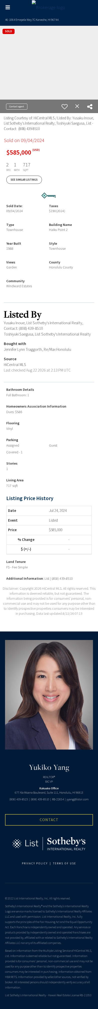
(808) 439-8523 (18, 799)
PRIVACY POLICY (35, 863)
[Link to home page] (49, 7)
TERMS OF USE (64, 863)
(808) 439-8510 (40, 799)
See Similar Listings (24, 180)
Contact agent (16, 106)
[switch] (64, 107)
